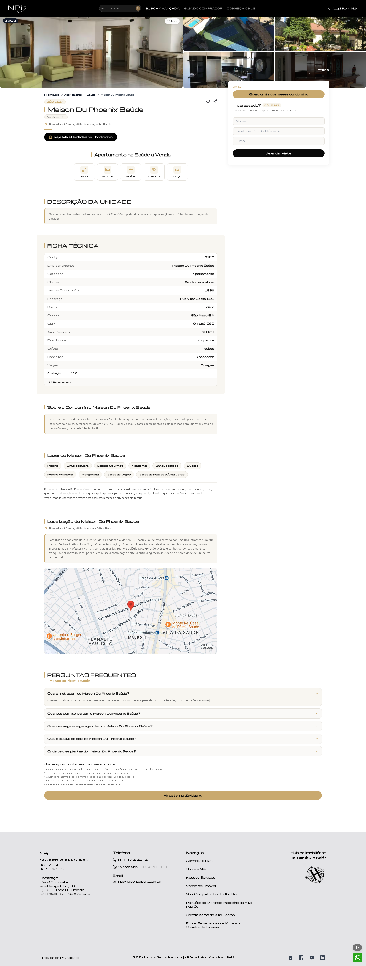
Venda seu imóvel (201, 886)
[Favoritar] (208, 101)
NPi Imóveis (51, 94)
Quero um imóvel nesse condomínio (278, 94)
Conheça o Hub (241, 8)
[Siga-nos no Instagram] (290, 957)
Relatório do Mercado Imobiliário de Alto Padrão (219, 904)
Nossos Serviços (200, 877)
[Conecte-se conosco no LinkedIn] (322, 957)
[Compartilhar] (215, 101)
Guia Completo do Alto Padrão (211, 894)
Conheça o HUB (200, 861)
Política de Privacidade (61, 958)
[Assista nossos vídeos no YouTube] (312, 957)
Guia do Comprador (203, 8)
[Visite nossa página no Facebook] (301, 957)
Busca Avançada (163, 8)
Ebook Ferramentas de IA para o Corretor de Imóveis (213, 925)
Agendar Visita (278, 153)
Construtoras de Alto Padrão (210, 915)
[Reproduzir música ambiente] (357, 947)
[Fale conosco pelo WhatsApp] (357, 957)
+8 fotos (320, 70)
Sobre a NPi (196, 869)
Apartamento (73, 94)
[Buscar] (138, 8)
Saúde (91, 94)
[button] (91, 51)
